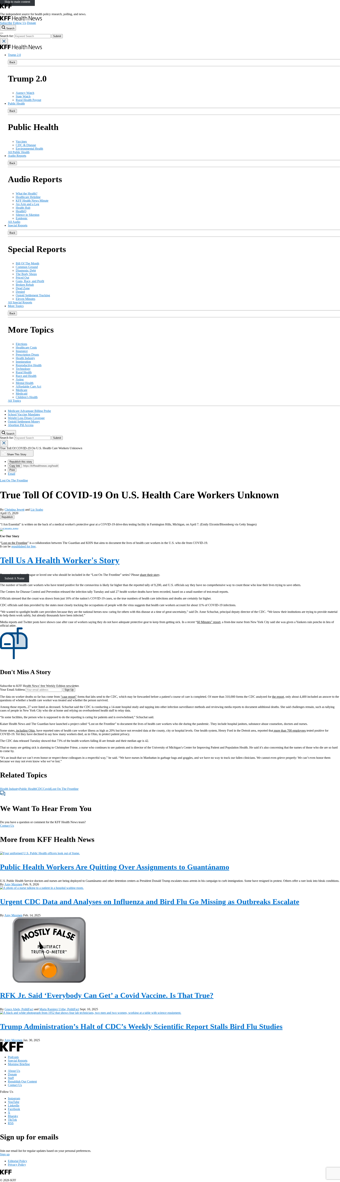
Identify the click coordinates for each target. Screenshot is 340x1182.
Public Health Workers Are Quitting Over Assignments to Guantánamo (114, 867)
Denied (20, 291)
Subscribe (6, 23)
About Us (14, 1071)
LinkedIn (13, 1105)
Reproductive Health (29, 365)
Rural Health (24, 372)
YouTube (13, 1102)
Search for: (7, 36)
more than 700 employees (289, 730)
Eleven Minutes (25, 299)
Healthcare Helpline (28, 197)
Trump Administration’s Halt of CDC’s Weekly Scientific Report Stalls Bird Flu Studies (141, 1026)
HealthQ (21, 211)
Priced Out (22, 277)
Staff (11, 1078)
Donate (31, 23)
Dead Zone (23, 288)
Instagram (14, 1098)
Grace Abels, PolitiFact (19, 1009)
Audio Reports (17, 155)
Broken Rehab (25, 284)
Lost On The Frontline (65, 788)
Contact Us (7, 825)
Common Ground (27, 267)
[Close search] (4, 41)
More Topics (16, 306)
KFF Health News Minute (32, 200)
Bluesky (13, 1116)
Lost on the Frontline (14, 543)
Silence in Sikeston (27, 214)
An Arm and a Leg (27, 204)
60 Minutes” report (208, 622)
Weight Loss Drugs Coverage (26, 418)
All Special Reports (20, 302)
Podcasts (13, 1057)
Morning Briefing (19, 1064)
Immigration (23, 361)
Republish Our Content (22, 1081)
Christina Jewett (14, 509)
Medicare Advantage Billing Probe (29, 411)
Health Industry (25, 358)
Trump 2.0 (14, 55)
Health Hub (23, 207)
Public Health (16, 103)
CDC (39, 788)
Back (12, 62)
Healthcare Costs (26, 347)
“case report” (69, 696)
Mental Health (24, 383)
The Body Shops (26, 274)
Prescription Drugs (27, 354)
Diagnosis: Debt (26, 270)
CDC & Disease (26, 145)
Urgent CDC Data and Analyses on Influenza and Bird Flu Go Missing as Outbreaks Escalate (149, 901)
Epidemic (22, 218)
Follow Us (19, 23)
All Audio (14, 222)
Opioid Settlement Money (24, 421)
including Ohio (25, 730)
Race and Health (26, 376)
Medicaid (21, 393)
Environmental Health (29, 148)
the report (278, 696)
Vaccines (21, 141)
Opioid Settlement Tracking (33, 295)
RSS (11, 1123)
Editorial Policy (17, 1161)
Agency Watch (25, 93)
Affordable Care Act (28, 386)
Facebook (14, 1109)
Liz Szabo (36, 509)
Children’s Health (27, 397)
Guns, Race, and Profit (30, 281)
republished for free (23, 546)
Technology (23, 368)
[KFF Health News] (21, 19)
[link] (7, 517)
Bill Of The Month (27, 263)
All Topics (14, 400)
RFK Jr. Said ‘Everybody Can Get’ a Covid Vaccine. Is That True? (106, 995)
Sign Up (69, 689)
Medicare (21, 390)
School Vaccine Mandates (24, 414)
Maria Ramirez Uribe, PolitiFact (59, 1009)
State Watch (23, 96)
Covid (47, 788)
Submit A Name (14, 578)
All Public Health (19, 152)
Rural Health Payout (28, 100)
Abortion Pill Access (20, 425)
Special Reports (17, 225)
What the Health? (26, 193)
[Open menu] (1, 33)
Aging (20, 379)
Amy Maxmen (13, 884)
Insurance (22, 351)
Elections (21, 344)
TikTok (12, 1119)
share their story (149, 574)
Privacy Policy (17, 1164)
